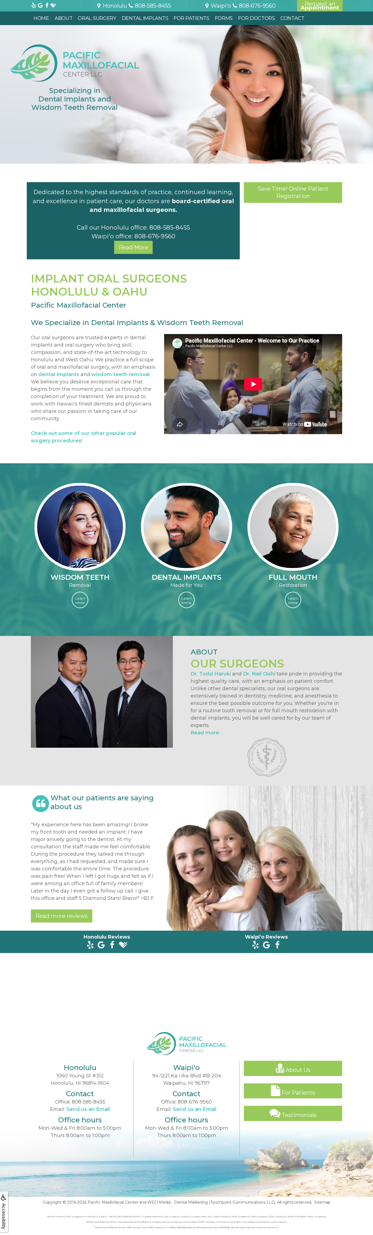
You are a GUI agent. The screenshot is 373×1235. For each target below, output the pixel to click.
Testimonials (298, 1115)
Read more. (205, 733)
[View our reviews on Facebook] (46, 4)
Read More (133, 247)
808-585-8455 (169, 227)
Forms (224, 18)
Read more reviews (61, 916)
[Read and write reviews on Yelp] (90, 945)
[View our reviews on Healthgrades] (53, 4)
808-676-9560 (154, 236)
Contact (292, 18)
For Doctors (256, 18)
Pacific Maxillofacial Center (113, 1202)
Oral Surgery (97, 18)
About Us (297, 1070)
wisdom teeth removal (120, 374)
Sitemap (322, 1202)
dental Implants (59, 374)
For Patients (191, 18)
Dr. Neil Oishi (259, 674)
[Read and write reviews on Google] (101, 945)
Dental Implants (145, 18)
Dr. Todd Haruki (211, 674)
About (64, 18)
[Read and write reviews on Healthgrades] (123, 945)
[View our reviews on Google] (40, 4)
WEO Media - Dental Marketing (177, 1202)
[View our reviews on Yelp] (33, 4)
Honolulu (114, 5)
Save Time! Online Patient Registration (292, 192)
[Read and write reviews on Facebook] (112, 945)
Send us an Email (88, 1109)
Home (41, 18)
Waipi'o (220, 5)
